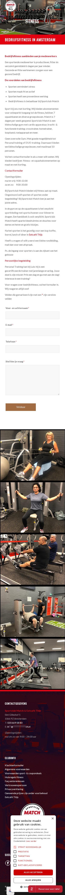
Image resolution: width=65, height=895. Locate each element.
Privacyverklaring (14, 789)
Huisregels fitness (14, 777)
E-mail (9, 324)
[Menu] (56, 6)
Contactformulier (14, 170)
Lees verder (31, 841)
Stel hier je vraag (15, 361)
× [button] (52, 818)
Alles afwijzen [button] (33, 880)
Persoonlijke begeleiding (18, 260)
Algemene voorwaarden (17, 769)
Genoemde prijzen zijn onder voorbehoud (26, 793)
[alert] (33, 853)
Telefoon (11, 341)
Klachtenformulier (14, 765)
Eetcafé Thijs (35, 234)
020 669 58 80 (14, 722)
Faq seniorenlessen (14, 781)
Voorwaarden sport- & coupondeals (23, 773)
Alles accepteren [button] (33, 872)
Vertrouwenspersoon (16, 785)
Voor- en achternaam (17, 308)
